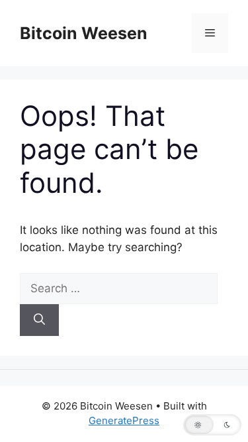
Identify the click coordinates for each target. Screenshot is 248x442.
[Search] (39, 320)
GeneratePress (124, 420)
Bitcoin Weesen (83, 33)
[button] (212, 424)
